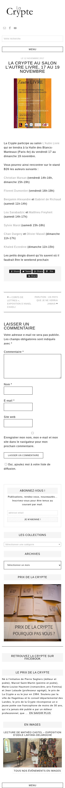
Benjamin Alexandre (17, 199)
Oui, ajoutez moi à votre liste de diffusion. (27, 466)
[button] (32, 49)
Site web (10, 417)
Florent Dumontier (16, 190)
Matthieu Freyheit (40, 212)
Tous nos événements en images (37, 770)
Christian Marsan (15, 177)
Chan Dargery (13, 233)
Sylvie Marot (12, 225)
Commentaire (14, 351)
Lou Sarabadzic (14, 212)
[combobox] (32, 544)
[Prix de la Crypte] (32, 613)
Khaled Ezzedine (15, 246)
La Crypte (32, 11)
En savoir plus (40, 713)
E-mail (9, 400)
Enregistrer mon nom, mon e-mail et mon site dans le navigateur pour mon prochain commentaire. (31, 442)
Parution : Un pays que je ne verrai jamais (46, 300)
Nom (8, 384)
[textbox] (32, 544)
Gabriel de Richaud (48, 199)
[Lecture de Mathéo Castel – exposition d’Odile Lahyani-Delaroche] (32, 766)
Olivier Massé (36, 233)
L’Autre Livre (51, 143)
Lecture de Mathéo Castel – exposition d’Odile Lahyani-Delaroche (32, 734)
